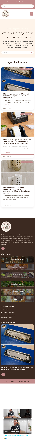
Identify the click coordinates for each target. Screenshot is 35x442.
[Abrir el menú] (31, 14)
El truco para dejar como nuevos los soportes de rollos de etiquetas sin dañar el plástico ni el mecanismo (17, 141)
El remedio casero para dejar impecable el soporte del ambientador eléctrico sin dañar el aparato (16, 190)
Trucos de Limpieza (26, 68)
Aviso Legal (4, 309)
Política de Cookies (6, 317)
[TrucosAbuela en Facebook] (3, 248)
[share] (28, 420)
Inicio (9, 2)
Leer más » (11, 104)
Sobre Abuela (16, 2)
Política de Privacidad (7, 312)
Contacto (25, 2)
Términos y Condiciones (8, 315)
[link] (6, 421)
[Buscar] (32, 6)
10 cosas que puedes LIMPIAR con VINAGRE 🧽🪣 (17, 421)
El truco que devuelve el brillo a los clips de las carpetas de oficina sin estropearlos (16, 96)
